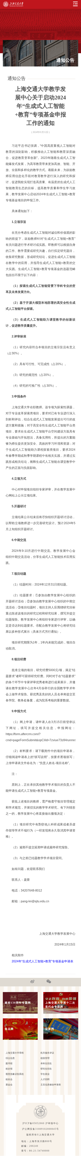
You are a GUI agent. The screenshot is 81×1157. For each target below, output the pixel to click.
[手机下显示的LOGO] (13, 4)
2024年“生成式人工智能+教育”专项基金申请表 (42, 961)
